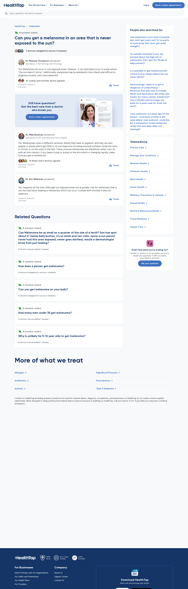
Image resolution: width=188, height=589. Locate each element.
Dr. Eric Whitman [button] (34, 179)
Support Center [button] (61, 576)
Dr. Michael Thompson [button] (37, 61)
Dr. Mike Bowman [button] (34, 134)
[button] (13, 5)
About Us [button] (58, 572)
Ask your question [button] (149, 263)
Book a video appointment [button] (168, 5)
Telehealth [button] (34, 26)
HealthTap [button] (20, 26)
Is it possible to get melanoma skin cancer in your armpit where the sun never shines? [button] (149, 73)
